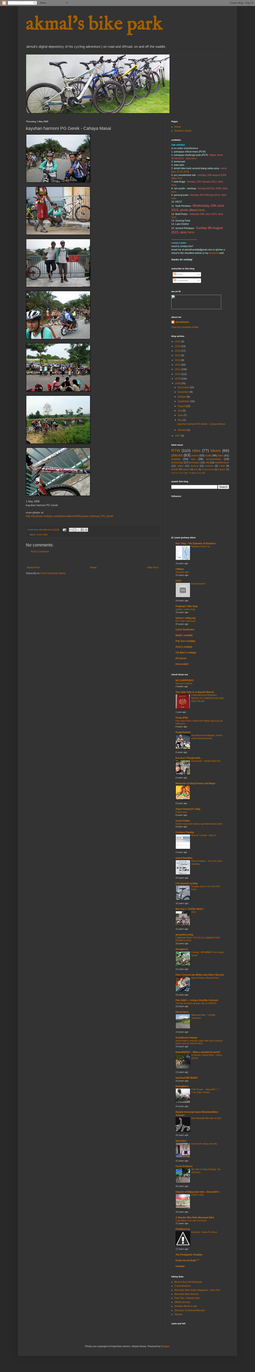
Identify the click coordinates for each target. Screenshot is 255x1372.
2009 (178, 378)
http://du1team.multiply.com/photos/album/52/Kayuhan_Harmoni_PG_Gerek (69, 516)
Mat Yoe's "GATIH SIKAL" (190, 909)
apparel (186, 469)
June (181, 415)
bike (220, 455)
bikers (215, 450)
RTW (175, 450)
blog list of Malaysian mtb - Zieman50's (197, 1192)
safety (180, 466)
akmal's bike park (94, 24)
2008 (178, 383)
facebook (214, 253)
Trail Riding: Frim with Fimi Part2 (191, 1220)
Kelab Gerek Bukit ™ (189, 1260)
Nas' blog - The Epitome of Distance (196, 543)
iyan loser (181, 1140)
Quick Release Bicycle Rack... (206, 978)
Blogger (165, 1346)
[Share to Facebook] (82, 530)
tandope (180, 1266)
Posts (179, 274)
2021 (178, 341)
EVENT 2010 (197, 1195)
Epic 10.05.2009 (180, 171)
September (184, 401)
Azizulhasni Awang (186, 1037)
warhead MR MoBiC (187, 1077)
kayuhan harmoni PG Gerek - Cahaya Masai (201, 424)
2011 (178, 369)
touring (194, 466)
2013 (178, 360)
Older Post (152, 567)
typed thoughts (184, 858)
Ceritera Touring (185, 832)
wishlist (175, 459)
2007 (178, 435)
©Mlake (180, 569)
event (39, 534)
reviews (209, 466)
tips (195, 469)
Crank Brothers (182, 1286)
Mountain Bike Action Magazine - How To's (197, 1290)
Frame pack (181, 812)
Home (93, 567)
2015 (178, 350)
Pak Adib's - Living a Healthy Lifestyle (197, 1000)
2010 (178, 374)
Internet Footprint (184, 683)
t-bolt (222, 466)
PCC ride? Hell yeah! (186, 621)
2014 (178, 355)
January (182, 430)
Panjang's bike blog (186, 606)
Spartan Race (177, 473)
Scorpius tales (182, 572)
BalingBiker (182, 1086)
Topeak (178, 1314)
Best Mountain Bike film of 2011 (206, 1118)
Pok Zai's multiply (185, 641)
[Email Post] (64, 529)
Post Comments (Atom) (53, 573)
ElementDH (182, 664)
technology (177, 462)
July (180, 410)
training (198, 473)
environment (208, 469)
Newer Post (33, 567)
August (182, 406)
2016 (178, 346)
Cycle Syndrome (185, 629)
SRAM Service (182, 1302)
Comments (182, 280)
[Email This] (71, 530)
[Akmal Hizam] (196, 308)
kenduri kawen (198, 583)
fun (193, 459)
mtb (207, 462)
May (180, 420)
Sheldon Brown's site (185, 1306)
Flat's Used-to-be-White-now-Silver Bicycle (200, 974)
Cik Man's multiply (186, 652)
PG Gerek (181, 658)
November (184, 392)
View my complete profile (184, 327)
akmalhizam (182, 322)
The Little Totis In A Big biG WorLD (195, 692)
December (184, 387)
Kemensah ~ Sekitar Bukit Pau (206, 761)
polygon (222, 469)
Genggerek (182, 949)
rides (45, 534)
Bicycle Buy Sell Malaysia (188, 1282)
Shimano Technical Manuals (189, 1310)
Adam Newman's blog (188, 809)
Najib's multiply (184, 635)
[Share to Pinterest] (86, 530)
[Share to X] (78, 530)
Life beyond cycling (186, 883)
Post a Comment (40, 551)
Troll (189, 473)
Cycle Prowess (184, 1166)
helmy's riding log (185, 618)
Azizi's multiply (184, 646)
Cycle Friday (183, 820)
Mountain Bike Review (186, 1294)
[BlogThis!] (75, 530)
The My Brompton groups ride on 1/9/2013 (196, 1003)
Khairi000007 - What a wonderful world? (198, 1052)
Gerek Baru (182, 1012)
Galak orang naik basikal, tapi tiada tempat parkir (199, 824)
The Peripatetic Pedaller (189, 1254)
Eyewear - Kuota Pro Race (204, 1232)
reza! (178, 580)
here (193, 158)
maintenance (222, 462)
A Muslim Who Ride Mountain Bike (195, 1217)
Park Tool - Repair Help (187, 1298)
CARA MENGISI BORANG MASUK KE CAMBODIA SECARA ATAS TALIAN (207, 698)
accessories (213, 459)
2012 (178, 364)
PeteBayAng (183, 1229)
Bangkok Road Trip (200, 546)
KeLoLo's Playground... (189, 758)
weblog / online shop (185, 609)
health (174, 469)
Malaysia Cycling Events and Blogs (195, 783)
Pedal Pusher (183, 732)
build (208, 455)
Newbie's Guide (182, 130)
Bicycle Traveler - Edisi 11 (203, 835)
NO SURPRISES (185, 680)
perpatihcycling (184, 934)
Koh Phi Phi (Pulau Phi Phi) (204, 1144)
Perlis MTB (182, 717)
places (177, 455)
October (182, 396)
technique (194, 462)
